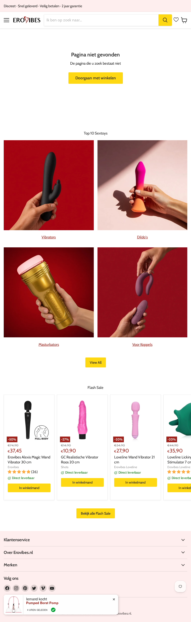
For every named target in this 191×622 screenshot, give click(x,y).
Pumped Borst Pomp (42, 603)
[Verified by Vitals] (53, 610)
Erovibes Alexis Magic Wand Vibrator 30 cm (29, 459)
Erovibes (13, 467)
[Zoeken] (165, 20)
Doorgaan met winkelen (95, 78)
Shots (64, 467)
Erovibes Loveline (125, 467)
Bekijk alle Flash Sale (95, 513)
